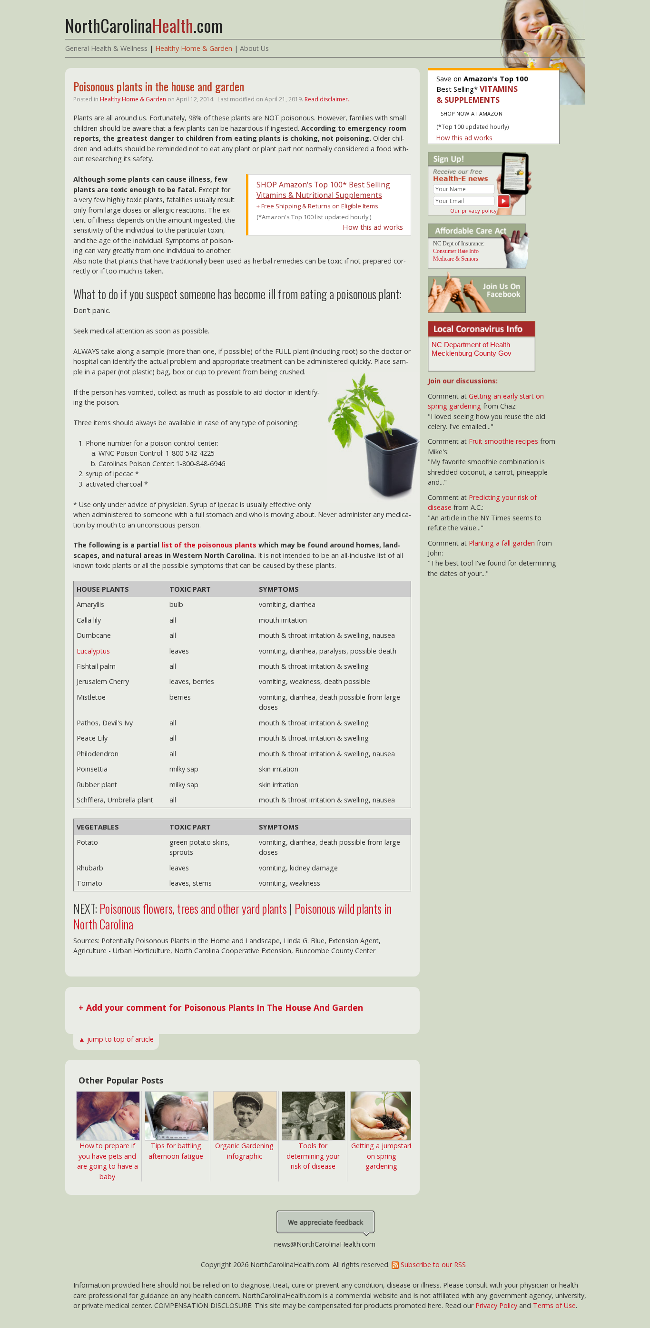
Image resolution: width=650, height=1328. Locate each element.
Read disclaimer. (327, 99)
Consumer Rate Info (456, 251)
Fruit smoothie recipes (503, 441)
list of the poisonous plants (208, 544)
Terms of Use (554, 1305)
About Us (254, 48)
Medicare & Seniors (455, 258)
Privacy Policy (496, 1305)
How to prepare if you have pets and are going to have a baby (107, 1161)
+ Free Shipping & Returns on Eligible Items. (318, 206)
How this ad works (373, 227)
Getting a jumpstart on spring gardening (381, 1156)
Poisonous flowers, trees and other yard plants (193, 908)
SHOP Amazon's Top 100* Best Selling (323, 189)
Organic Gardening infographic (244, 1150)
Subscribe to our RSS (432, 1264)
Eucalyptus (93, 650)
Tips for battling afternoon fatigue (175, 1150)
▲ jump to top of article (116, 1039)
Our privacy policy (473, 210)
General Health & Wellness (106, 48)
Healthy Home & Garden (193, 48)
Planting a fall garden (502, 542)
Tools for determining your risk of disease (313, 1156)
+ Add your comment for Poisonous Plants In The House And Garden (221, 1007)
